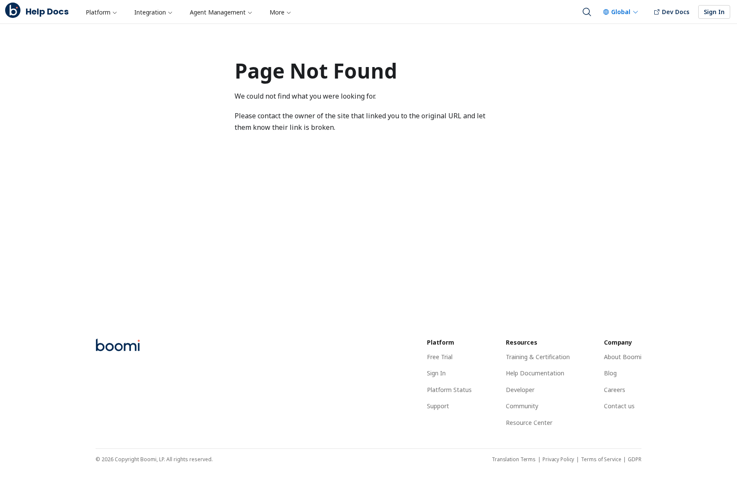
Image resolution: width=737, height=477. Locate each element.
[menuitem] (101, 12)
